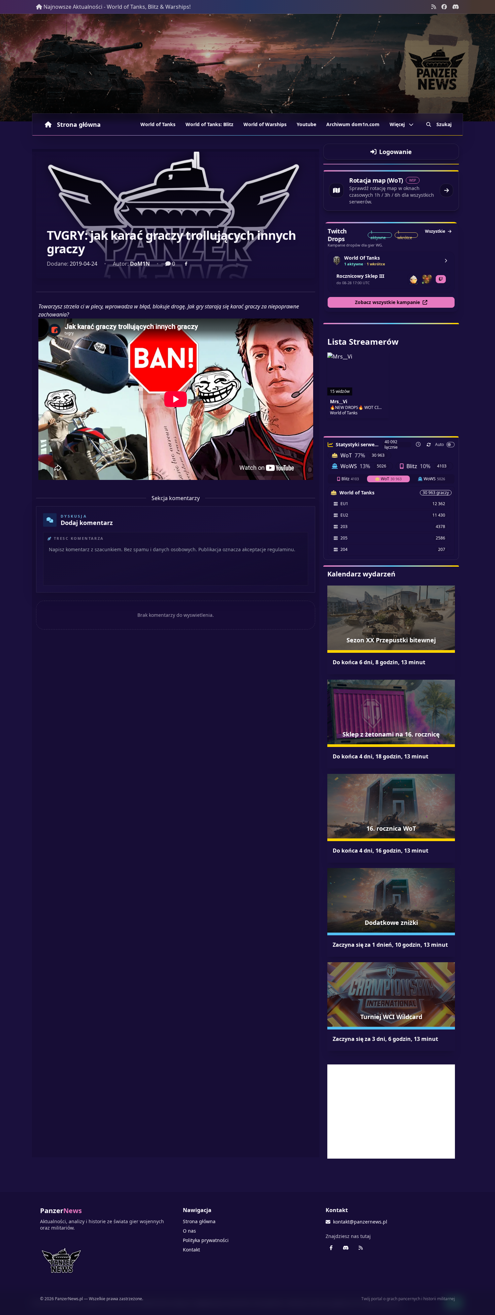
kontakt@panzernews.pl (360, 1221)
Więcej (397, 124)
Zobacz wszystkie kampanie (387, 302)
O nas (189, 1231)
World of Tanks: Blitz (209, 124)
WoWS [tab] (434, 479)
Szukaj (444, 124)
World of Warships (265, 124)
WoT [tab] (391, 479)
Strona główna (79, 124)
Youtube (306, 124)
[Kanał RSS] (433, 7)
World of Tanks (157, 124)
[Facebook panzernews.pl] (444, 7)
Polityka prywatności (206, 1240)
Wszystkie (435, 231)
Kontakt (191, 1249)
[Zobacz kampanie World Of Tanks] (445, 261)
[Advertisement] (391, 1111)
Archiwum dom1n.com (353, 124)
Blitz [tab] (350, 479)
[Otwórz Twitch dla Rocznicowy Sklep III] (441, 279)
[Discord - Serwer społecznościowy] (455, 7)
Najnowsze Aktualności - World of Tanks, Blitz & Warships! (117, 6)
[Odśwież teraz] (429, 445)
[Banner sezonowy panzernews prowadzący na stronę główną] (247, 67)
